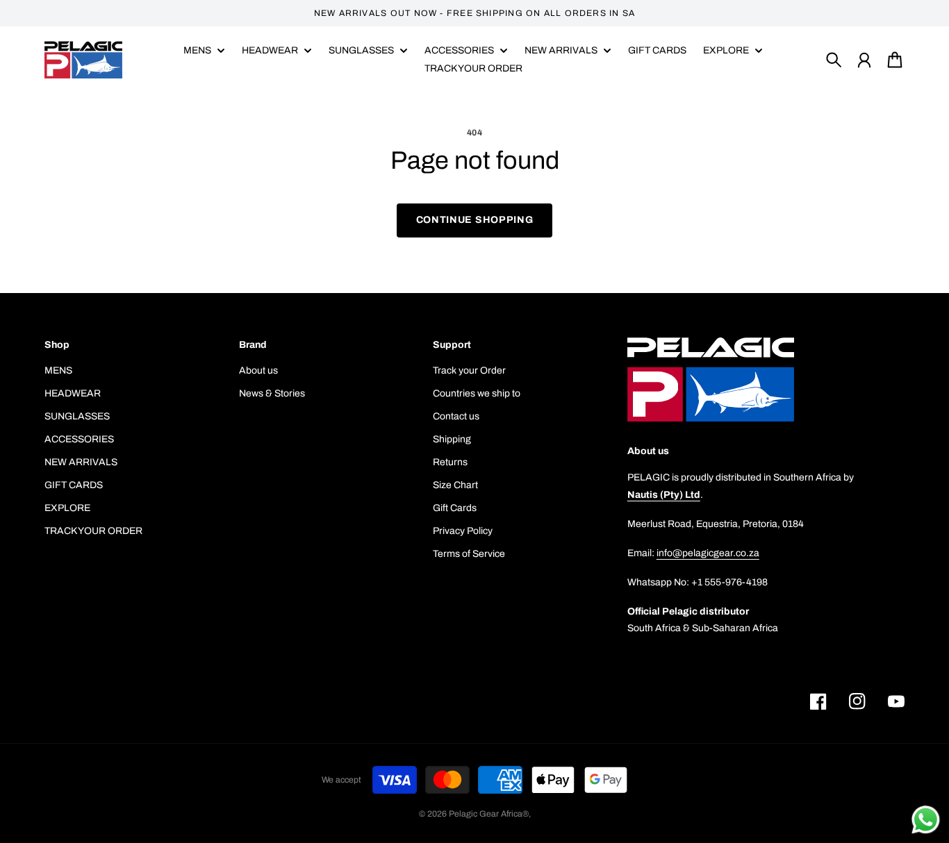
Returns (450, 462)
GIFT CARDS (73, 485)
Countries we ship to (476, 393)
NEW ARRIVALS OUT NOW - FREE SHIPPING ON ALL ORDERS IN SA (475, 13)
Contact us (456, 416)
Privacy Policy (463, 531)
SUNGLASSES (77, 416)
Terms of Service (469, 554)
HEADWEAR (72, 393)
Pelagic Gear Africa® (489, 814)
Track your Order (469, 370)
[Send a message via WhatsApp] (925, 819)
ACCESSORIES (79, 439)
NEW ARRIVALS (80, 462)
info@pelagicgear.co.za (708, 553)
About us (258, 370)
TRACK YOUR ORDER (93, 531)
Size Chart (455, 485)
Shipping (452, 439)
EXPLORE (67, 508)
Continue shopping (475, 220)
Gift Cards (455, 508)
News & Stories (272, 393)
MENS (197, 51)
